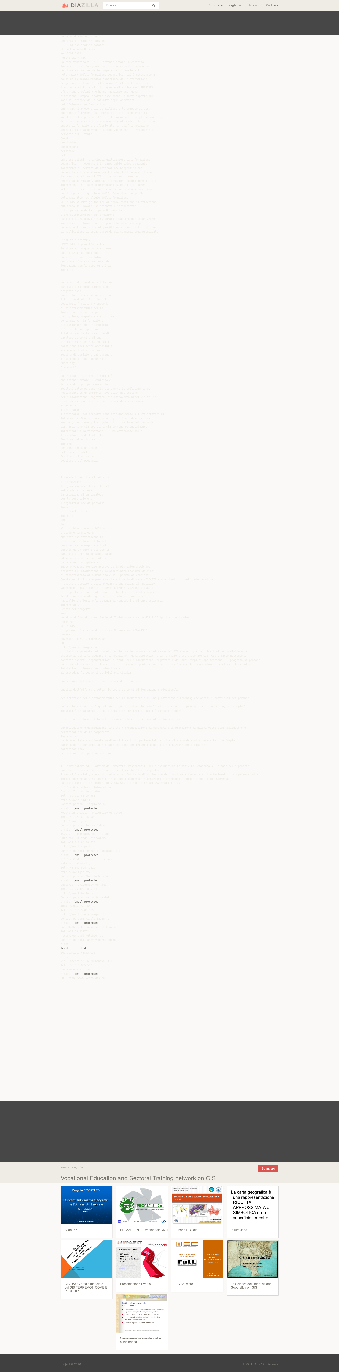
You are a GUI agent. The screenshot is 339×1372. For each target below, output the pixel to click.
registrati (236, 5)
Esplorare (215, 5)
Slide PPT (72, 1229)
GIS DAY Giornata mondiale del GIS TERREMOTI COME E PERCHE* (86, 1287)
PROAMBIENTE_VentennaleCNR (144, 1229)
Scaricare (268, 1168)
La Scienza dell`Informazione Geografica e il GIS (251, 1286)
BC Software (184, 1284)
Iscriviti (254, 5)
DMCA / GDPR (254, 1364)
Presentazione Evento (135, 1284)
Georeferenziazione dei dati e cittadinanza (140, 1340)
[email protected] (86, 808)
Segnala (272, 1364)
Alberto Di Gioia (186, 1229)
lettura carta (239, 1229)
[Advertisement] (169, 22)
